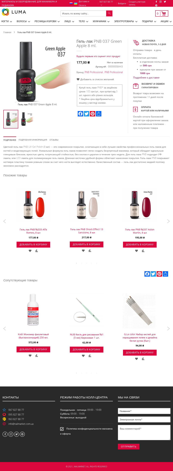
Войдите (122, 3)
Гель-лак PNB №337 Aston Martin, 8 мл (139, 231)
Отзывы (54, 139)
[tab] (11, 139)
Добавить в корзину (33, 244)
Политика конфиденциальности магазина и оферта (86, 431)
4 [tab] (91, 263)
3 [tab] (86, 263)
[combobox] (86, 13)
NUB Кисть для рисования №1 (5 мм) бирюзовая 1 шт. (86, 336)
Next (168, 221)
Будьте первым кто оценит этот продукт (98, 56)
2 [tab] (81, 263)
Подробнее (9, 140)
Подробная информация (33, 139)
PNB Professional (94, 72)
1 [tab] (76, 263)
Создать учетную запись (137, 3)
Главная (7, 32)
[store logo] (25, 12)
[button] (26, 119)
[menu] (86, 21)
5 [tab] (96, 263)
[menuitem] (6, 21)
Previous (4, 221)
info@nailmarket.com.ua (20, 423)
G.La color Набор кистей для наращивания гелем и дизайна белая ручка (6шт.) (140, 337)
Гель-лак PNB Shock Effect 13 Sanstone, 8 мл (86, 231)
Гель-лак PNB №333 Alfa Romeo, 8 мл (33, 231)
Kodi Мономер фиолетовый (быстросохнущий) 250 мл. (33, 336)
